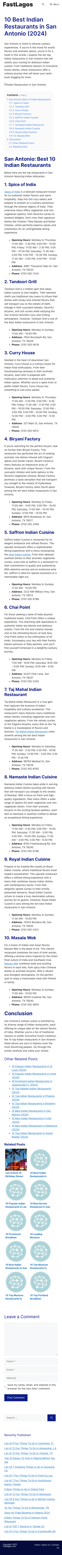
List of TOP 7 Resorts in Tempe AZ (24, 1526)
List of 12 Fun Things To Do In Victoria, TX (28, 1453)
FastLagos (18, 4)
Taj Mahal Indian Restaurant (31, 731)
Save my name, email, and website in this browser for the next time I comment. (31, 1386)
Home (37, 1545)
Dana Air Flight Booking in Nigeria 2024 (27, 1512)
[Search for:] (25, 1417)
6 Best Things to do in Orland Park (24, 1489)
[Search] (51, 1417)
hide (23, 95)
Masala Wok (11, 963)
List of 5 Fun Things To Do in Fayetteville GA (30, 1531)
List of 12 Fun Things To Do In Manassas (27, 1494)
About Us (46, 1545)
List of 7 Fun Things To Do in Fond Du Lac (28, 1475)
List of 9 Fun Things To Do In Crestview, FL (29, 1443)
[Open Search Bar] (43, 4)
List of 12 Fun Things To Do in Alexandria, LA (30, 1448)
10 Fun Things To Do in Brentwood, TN (26, 1507)
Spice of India (12, 191)
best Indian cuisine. (20, 554)
